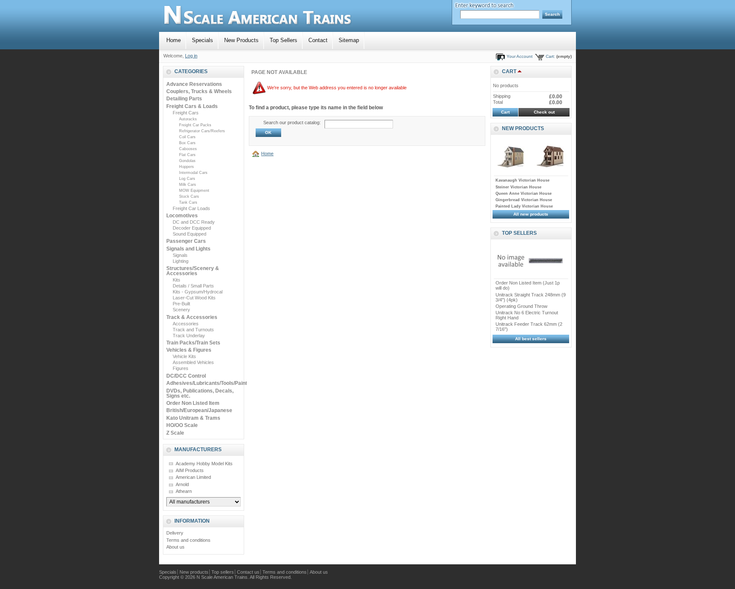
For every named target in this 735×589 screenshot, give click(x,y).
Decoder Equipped (192, 227)
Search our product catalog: (292, 122)
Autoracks (188, 119)
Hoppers (186, 167)
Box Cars (187, 143)
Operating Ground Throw (521, 306)
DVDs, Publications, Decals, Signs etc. (200, 393)
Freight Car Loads (191, 208)
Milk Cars (187, 184)
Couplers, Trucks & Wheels (199, 91)
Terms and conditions (188, 540)
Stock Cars (189, 196)
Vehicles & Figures (188, 350)
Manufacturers (198, 449)
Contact (318, 40)
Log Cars (187, 178)
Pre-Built (181, 303)
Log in (191, 55)
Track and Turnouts (193, 329)
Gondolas (187, 161)
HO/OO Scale (182, 425)
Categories (191, 71)
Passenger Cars (186, 241)
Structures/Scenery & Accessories (192, 270)
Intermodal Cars (193, 173)
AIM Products (190, 470)
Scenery (181, 309)
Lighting (180, 261)
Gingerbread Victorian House (524, 200)
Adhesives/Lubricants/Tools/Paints (208, 383)
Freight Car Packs (195, 125)
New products (523, 128)
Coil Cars (187, 137)
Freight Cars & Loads (192, 106)
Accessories (186, 323)
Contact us (248, 572)
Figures (180, 368)
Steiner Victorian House (518, 187)
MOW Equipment (194, 190)
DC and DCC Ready (194, 222)
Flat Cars (187, 155)
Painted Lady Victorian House (524, 206)
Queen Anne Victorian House (524, 193)
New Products (241, 40)
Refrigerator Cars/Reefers (202, 131)
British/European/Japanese (199, 410)
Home (173, 40)
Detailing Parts (184, 99)
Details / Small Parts (193, 285)
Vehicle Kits (184, 356)
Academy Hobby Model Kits (204, 463)
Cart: (550, 56)
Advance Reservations (194, 84)
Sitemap (349, 40)
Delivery (174, 532)
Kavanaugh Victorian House (523, 180)
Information (192, 521)
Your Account (520, 56)
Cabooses (188, 149)
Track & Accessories (191, 317)
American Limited (193, 477)
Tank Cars (188, 202)
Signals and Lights (188, 249)
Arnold (182, 484)
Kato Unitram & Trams (193, 418)
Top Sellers (283, 40)
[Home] (257, 153)
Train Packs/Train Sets (193, 343)
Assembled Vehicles (193, 362)
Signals (180, 255)
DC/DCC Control (186, 376)
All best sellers (531, 338)
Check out (544, 112)
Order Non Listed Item (192, 403)
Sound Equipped (189, 233)
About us (175, 546)
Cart (509, 71)
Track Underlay (189, 335)
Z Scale (175, 433)
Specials (202, 40)
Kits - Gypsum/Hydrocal (197, 291)
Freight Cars (186, 112)
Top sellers (519, 233)
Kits (176, 279)
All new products (530, 214)
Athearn (184, 491)
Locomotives (182, 216)
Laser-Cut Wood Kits (194, 297)
